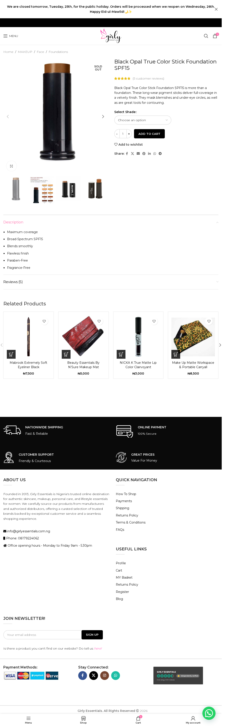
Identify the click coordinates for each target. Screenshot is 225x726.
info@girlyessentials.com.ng (28, 531)
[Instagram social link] (104, 675)
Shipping (122, 508)
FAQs (120, 530)
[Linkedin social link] (149, 154)
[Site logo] (111, 36)
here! (98, 648)
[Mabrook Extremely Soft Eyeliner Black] (28, 337)
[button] (7, 116)
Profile (121, 563)
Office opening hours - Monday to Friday (39, 546)
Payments (124, 501)
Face (40, 52)
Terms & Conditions (130, 522)
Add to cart (149, 134)
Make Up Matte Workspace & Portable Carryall (193, 365)
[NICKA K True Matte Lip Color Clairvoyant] (138, 337)
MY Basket (124, 577)
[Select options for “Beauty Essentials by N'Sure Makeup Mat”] (66, 354)
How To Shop (126, 494)
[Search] (206, 36)
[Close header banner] (216, 9)
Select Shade (125, 112)
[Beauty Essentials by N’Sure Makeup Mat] (83, 337)
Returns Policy (127, 515)
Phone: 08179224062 (22, 538)
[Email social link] (138, 154)
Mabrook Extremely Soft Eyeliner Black (28, 365)
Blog (119, 599)
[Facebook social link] (127, 154)
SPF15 (179, 88)
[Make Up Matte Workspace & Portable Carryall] (193, 337)
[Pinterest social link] (144, 154)
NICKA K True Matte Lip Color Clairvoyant (138, 365)
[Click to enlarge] (11, 166)
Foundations (58, 52)
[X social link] (132, 154)
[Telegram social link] (160, 154)
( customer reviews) (148, 78)
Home (8, 52)
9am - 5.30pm (81, 546)
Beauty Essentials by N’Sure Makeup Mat (83, 365)
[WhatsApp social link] (154, 154)
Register (122, 592)
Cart (119, 570)
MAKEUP (25, 52)
